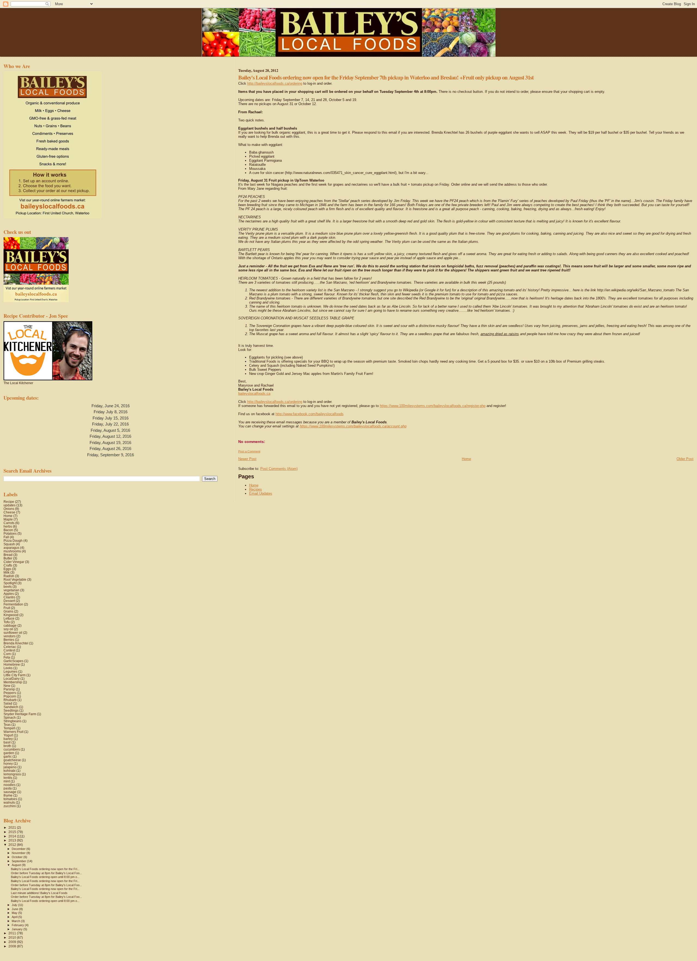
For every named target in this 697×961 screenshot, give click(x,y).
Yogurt (8, 735)
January (17, 929)
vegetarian (11, 590)
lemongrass (12, 774)
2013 (12, 840)
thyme (8, 795)
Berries (9, 639)
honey (8, 763)
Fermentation (13, 604)
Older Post (685, 459)
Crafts (8, 565)
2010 (12, 937)
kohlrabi (10, 770)
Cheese (9, 512)
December (19, 848)
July (15, 905)
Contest (9, 650)
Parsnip (9, 689)
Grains (8, 611)
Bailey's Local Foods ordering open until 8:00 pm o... (45, 877)
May (15, 912)
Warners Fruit (13, 731)
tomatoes (10, 799)
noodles (10, 784)
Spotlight (10, 583)
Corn (7, 654)
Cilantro (9, 597)
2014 (12, 836)
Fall (6, 537)
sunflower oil (13, 632)
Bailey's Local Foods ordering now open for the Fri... (45, 869)
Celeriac (10, 646)
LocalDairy (12, 678)
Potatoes (10, 533)
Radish (9, 576)
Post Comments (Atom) (279, 469)
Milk (7, 572)
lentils (8, 777)
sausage (10, 792)
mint (7, 781)
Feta (7, 657)
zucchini (10, 806)
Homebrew (12, 664)
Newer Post (247, 459)
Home (466, 459)
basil (7, 742)
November (19, 853)
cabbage (10, 625)
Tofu (7, 622)
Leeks (8, 668)
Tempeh (10, 728)
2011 (12, 933)
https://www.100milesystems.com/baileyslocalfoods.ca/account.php (353, 426)
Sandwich (11, 707)
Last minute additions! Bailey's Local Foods (39, 893)
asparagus (11, 547)
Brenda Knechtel (16, 643)
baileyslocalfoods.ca (254, 393)
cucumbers (12, 749)
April (15, 917)
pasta (8, 788)
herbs (8, 526)
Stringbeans (13, 721)
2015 (12, 832)
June (15, 909)
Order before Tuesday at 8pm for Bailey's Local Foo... (46, 873)
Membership (13, 682)
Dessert (9, 600)
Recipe (9, 501)
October (17, 857)
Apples (9, 593)
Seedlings (11, 710)
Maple (8, 519)
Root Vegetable (15, 579)
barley (8, 738)
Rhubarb (10, 700)
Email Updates (260, 493)
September (19, 861)
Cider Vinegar (14, 562)
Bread (8, 554)
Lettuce (9, 618)
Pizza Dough (13, 540)
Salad (8, 703)
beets (8, 586)
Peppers (10, 692)
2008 (12, 946)
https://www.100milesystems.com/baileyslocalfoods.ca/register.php (432, 406)
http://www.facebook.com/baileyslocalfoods (310, 414)
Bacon (8, 530)
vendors (10, 636)
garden (9, 753)
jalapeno (10, 767)
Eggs (7, 569)
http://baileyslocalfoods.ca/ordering (274, 83)
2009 (12, 942)
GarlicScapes (13, 661)
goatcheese (12, 760)
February (18, 925)
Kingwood (11, 615)
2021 (12, 827)
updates (10, 505)
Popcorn (10, 696)
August (17, 865)
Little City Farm (15, 675)
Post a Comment (249, 451)
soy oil (8, 629)
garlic (8, 756)
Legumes (10, 671)
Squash (9, 544)
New (7, 685)
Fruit (7, 608)
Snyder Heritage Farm (20, 714)
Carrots (9, 523)
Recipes (255, 489)
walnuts (9, 802)
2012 (12, 844)
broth (7, 746)
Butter (8, 558)
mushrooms (12, 551)
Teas (7, 724)
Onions (9, 508)
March (16, 921)
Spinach (10, 717)
